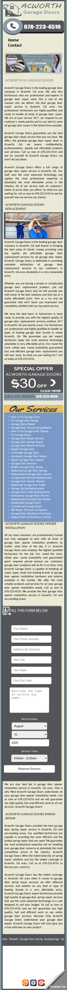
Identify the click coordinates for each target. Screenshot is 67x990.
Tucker (57, 939)
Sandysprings (45, 939)
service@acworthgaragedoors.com (33, 963)
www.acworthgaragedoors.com (33, 956)
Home (13, 40)
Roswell (7, 939)
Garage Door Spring (24, 939)
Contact (15, 45)
